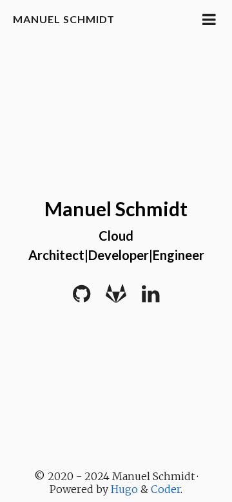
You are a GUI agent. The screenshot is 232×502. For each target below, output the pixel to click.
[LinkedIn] (150, 298)
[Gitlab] (116, 298)
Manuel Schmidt (64, 19)
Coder (165, 489)
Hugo (124, 489)
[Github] (81, 298)
